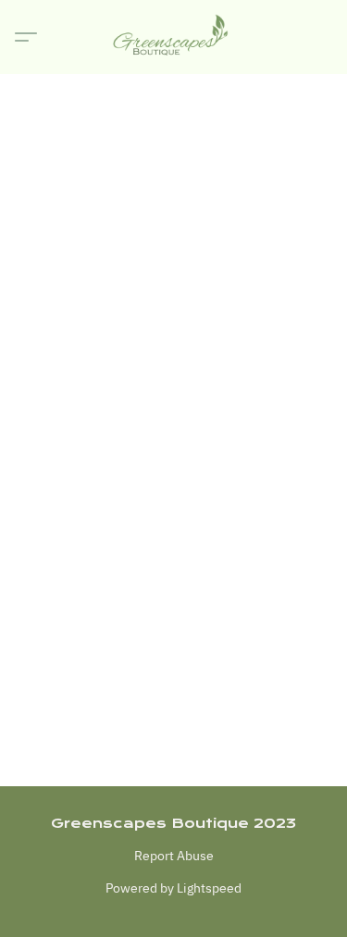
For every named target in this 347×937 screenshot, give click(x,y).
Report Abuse (174, 855)
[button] (174, 37)
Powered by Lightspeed (173, 888)
